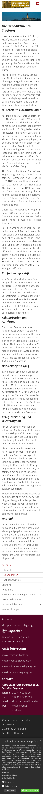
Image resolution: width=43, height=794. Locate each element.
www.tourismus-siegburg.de (17, 672)
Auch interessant (14, 649)
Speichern (10, 790)
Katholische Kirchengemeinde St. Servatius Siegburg (20, 686)
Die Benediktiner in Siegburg (16, 28)
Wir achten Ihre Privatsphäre (21, 741)
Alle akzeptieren (30, 790)
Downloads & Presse (13, 599)
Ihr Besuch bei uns (12, 604)
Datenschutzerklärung (9, 775)
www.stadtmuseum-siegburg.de (19, 666)
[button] (40, 565)
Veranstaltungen (10, 609)
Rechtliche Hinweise (8, 778)
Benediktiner (11, 574)
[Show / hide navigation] (37, 3)
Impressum (5, 772)
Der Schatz (7, 565)
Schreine (6, 584)
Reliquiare (7, 589)
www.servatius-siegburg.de (16, 660)
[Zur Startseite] (16, 4)
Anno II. (8, 570)
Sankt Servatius (12, 579)
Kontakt (7, 679)
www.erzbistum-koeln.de (15, 655)
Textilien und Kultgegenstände (18, 594)
